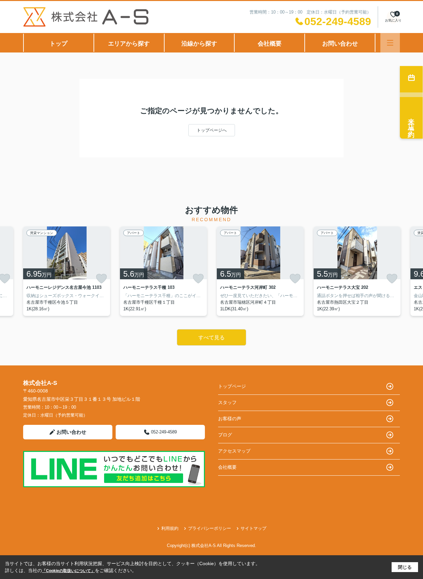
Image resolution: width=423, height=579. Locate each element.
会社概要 (270, 43)
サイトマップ (253, 528)
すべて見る (211, 337)
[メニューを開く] (390, 42)
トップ (58, 43)
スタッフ (227, 402)
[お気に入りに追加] (101, 279)
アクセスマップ (234, 451)
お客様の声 (229, 418)
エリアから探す (129, 43)
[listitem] (66, 271)
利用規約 (169, 528)
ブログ (225, 434)
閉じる (405, 567)
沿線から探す (199, 43)
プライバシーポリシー (209, 528)
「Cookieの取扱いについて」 (68, 570)
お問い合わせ (340, 43)
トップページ (232, 386)
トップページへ (212, 130)
